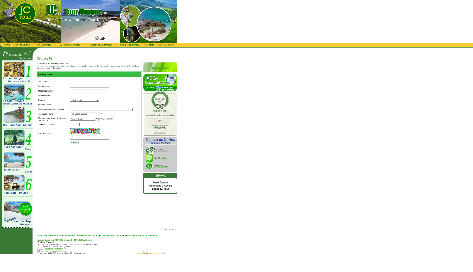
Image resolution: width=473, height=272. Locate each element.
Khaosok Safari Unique (101, 45)
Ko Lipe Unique (67, 235)
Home (7, 45)
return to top (168, 229)
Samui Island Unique (130, 45)
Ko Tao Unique (51, 235)
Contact (150, 45)
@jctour (165, 158)
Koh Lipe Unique (44, 45)
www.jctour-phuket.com (55, 251)
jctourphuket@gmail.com (55, 249)
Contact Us (151, 235)
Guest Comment (166, 45)
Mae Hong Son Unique (70, 45)
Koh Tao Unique (22, 45)
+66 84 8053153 (161, 167)
